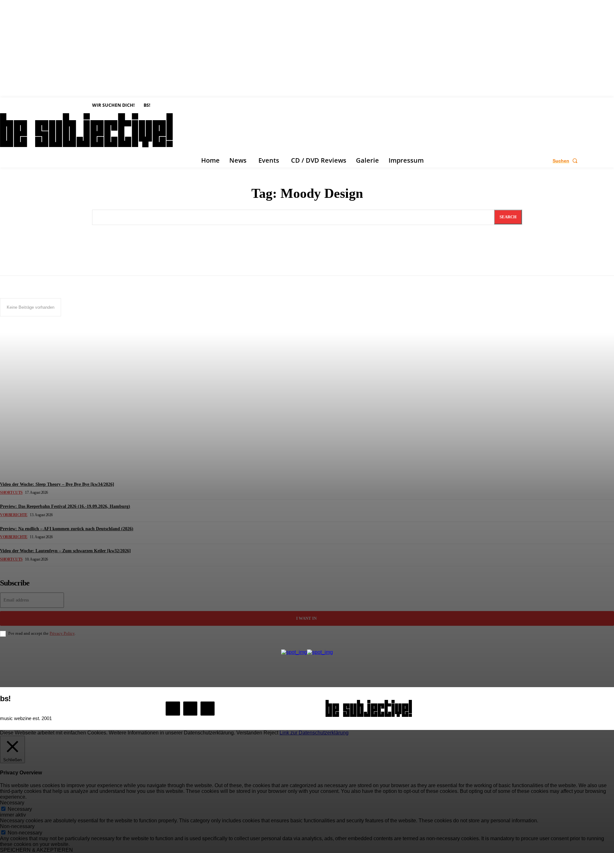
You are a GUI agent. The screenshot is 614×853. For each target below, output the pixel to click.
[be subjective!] (369, 708)
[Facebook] (173, 709)
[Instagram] (190, 709)
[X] (208, 709)
